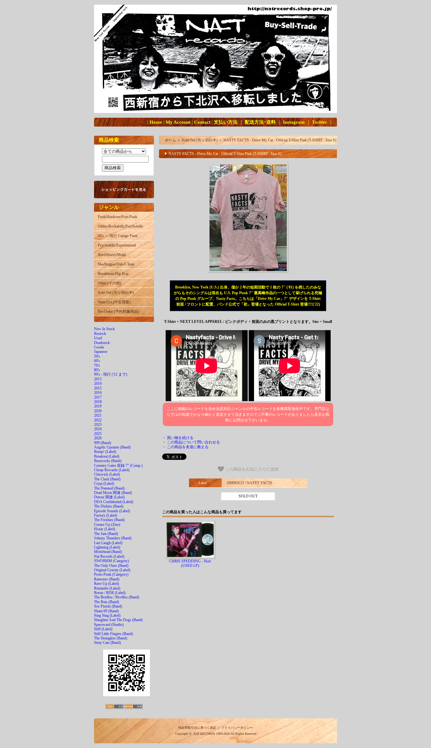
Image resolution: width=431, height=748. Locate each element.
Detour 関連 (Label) (109, 497)
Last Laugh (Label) (108, 543)
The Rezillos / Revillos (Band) (116, 597)
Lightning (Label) (107, 547)
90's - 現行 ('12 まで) (110, 374)
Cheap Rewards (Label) (111, 470)
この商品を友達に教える (188, 447)
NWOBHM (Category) (111, 561)
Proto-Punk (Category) (111, 574)
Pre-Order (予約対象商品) (118, 311)
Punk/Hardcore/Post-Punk (117, 217)
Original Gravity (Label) (112, 570)
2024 (98, 429)
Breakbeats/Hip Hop (113, 273)
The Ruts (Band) (106, 602)
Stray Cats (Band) (107, 642)
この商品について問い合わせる (193, 442)
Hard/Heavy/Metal (112, 254)
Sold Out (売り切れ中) (116, 292)
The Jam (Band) (106, 533)
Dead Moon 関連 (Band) (113, 492)
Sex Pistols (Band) (108, 606)
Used (98, 338)
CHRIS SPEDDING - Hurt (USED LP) (190, 563)
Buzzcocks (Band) (107, 461)
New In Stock (104, 329)
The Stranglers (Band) (110, 638)
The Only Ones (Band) (111, 565)
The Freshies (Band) (109, 520)
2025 (98, 433)
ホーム (170, 140)
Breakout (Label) (106, 456)
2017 (98, 397)
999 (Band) (102, 443)
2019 (98, 406)
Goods (99, 347)
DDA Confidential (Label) (113, 502)
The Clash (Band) (107, 479)
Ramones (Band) (106, 579)
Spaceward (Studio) (109, 624)
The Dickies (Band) (108, 506)
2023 (98, 424)
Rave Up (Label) (106, 583)
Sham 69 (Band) (106, 611)
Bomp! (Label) (105, 451)
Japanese (100, 351)
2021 (98, 415)
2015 (98, 388)
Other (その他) (109, 283)
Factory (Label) (105, 515)
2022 (98, 420)
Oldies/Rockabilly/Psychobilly (120, 226)
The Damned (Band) (109, 488)
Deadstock (102, 343)
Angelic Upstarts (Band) (112, 447)
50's (97, 356)
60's (97, 361)
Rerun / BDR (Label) (110, 593)
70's (97, 365)
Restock (100, 333)
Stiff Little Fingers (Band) (113, 634)
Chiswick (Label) (107, 474)
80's (97, 370)
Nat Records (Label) (109, 556)
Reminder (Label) (107, 588)
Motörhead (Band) (108, 551)
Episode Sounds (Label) (112, 511)
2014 (98, 383)
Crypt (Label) (104, 483)
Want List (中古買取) (114, 302)
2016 (98, 392)
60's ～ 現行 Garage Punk (118, 236)
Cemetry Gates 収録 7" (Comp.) (118, 465)
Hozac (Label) (104, 529)
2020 (98, 411)
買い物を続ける (180, 438)
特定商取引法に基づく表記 (197, 727)
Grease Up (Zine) (107, 524)
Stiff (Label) (103, 629)
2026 (98, 438)
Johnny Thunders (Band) (113, 538)
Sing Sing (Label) (107, 615)
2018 (98, 402)
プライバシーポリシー (237, 727)
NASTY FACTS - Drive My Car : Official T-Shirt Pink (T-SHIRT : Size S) (279, 140)
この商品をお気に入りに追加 (251, 469)
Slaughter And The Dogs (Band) (118, 620)
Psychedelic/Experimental (117, 245)
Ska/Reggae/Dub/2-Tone (116, 264)
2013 (98, 379)
